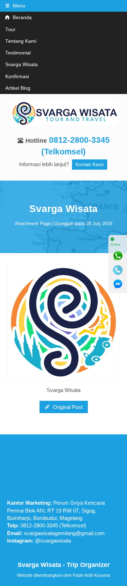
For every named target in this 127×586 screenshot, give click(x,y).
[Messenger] (118, 284)
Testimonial (18, 52)
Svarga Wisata (21, 64)
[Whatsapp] (118, 256)
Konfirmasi (17, 76)
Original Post (67, 407)
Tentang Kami (20, 41)
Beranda (21, 17)
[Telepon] (118, 270)
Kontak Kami (89, 164)
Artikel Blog (17, 88)
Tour (10, 29)
